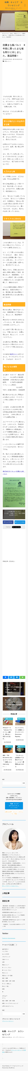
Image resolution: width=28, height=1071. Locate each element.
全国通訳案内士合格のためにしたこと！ (12, 912)
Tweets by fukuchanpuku (8, 938)
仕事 (3, 962)
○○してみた (5, 951)
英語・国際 (5, 978)
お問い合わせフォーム (8, 1006)
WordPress (12, 1067)
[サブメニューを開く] (25, 1001)
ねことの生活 (5, 954)
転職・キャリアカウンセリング (10, 1003)
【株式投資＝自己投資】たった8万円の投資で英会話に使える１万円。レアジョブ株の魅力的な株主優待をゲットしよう (14, 907)
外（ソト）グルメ (6, 967)
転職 (3, 989)
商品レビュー (8, 61)
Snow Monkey (6, 1065)
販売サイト (14, 354)
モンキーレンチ (19, 1065)
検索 (3, 779)
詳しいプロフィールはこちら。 (10, 886)
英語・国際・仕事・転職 (8, 981)
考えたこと (5, 972)
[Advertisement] (14, 79)
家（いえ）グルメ (6, 970)
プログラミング (6, 956)
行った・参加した (6, 983)
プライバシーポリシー (8, 1021)
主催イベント (5, 959)
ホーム (4, 998)
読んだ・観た (5, 986)
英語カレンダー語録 (7, 975)
